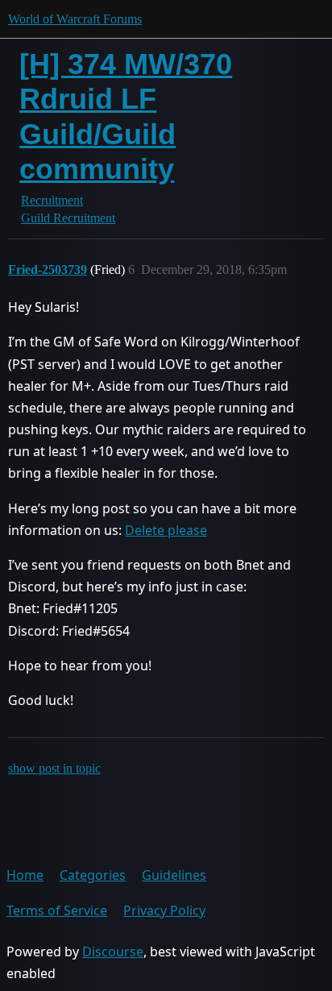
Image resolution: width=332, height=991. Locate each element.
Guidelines (174, 875)
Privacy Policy (164, 910)
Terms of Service (56, 910)
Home (25, 875)
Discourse (112, 951)
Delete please (166, 530)
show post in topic (54, 768)
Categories (93, 875)
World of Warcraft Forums (75, 19)
